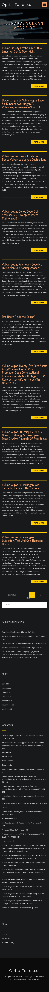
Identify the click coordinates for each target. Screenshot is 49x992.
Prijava (4, 934)
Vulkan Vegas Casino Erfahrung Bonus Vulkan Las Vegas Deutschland (24, 157)
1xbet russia (7, 765)
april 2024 (6, 684)
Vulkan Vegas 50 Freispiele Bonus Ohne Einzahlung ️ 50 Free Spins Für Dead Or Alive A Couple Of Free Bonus (24, 435)
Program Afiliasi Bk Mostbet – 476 (15, 830)
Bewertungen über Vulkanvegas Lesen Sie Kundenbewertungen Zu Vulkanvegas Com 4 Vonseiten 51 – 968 (24, 779)
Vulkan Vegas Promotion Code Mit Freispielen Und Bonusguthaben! (22, 266)
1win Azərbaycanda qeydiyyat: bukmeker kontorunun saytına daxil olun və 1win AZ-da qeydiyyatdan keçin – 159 (23, 745)
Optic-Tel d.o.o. (17, 4)
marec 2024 (6, 688)
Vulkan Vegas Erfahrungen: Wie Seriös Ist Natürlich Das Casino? (20, 486)
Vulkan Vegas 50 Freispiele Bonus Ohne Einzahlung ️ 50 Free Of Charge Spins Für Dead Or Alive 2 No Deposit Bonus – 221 (23, 872)
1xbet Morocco (8, 761)
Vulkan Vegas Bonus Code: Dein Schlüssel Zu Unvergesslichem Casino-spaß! (20, 214)
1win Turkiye (7, 756)
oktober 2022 (7, 709)
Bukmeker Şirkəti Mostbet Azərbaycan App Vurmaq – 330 (24, 803)
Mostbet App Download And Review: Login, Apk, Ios (22, 647)
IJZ (31, 976)
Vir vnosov (6, 938)
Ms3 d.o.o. (36, 979)
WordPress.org (8, 942)
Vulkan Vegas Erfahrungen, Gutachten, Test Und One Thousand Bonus (22, 540)
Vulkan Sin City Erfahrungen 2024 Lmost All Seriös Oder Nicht (22, 49)
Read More (39, 86)
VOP (26, 976)
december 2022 (8, 700)
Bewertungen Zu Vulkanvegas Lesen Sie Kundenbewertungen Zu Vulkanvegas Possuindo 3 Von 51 (23, 103)
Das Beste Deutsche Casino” (18, 317)
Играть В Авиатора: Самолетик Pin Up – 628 (20, 907)
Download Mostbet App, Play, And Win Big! (18, 632)
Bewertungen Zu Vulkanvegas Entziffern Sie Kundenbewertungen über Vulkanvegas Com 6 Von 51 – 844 (24, 789)
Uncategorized (8, 841)
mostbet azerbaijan (10, 818)
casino (4, 807)
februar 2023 (7, 692)
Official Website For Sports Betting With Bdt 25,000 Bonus (24, 643)
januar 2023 (6, 696)
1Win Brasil (6, 752)
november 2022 (8, 705)
